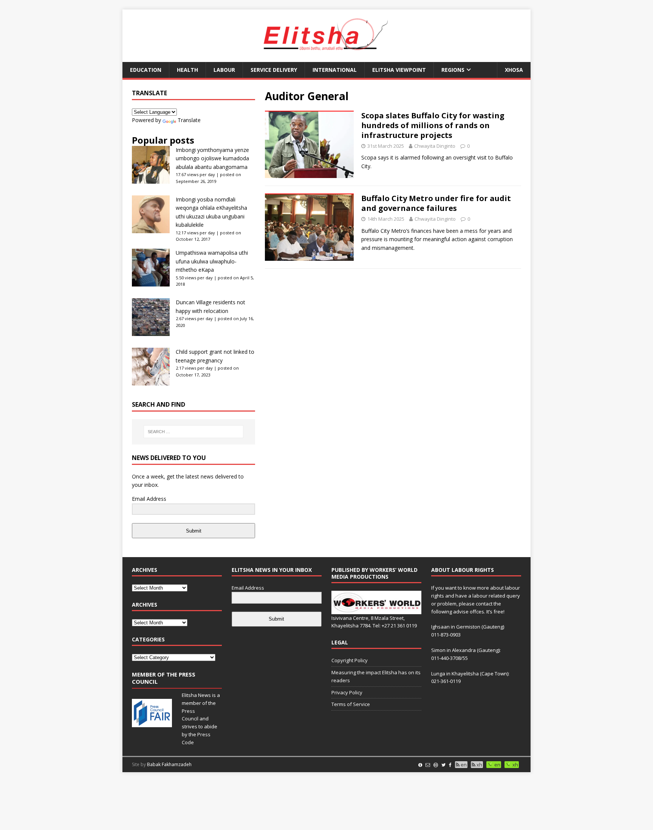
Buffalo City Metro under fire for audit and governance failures (436, 203)
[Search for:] (193, 431)
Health (187, 69)
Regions (452, 69)
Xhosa (514, 69)
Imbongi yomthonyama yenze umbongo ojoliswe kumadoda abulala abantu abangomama (212, 158)
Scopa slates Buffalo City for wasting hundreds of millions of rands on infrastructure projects (432, 125)
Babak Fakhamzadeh (169, 764)
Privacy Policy (346, 692)
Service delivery (274, 69)
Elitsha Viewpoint (399, 69)
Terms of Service (350, 704)
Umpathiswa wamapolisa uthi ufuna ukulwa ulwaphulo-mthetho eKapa (212, 261)
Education (145, 69)
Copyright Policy (349, 660)
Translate (189, 120)
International (335, 69)
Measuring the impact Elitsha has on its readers (376, 676)
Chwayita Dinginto (434, 145)
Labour (224, 69)
